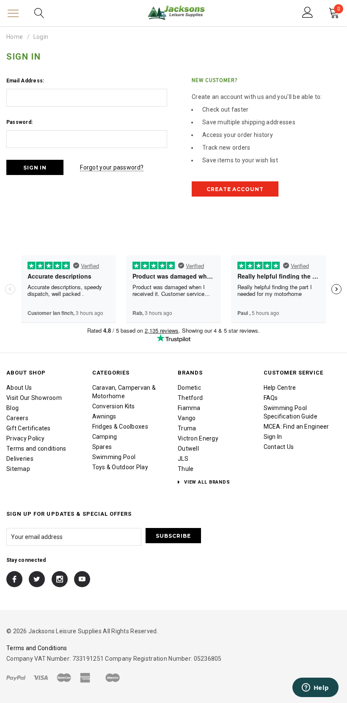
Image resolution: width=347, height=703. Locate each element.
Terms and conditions (36, 448)
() (338, 10)
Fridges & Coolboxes (120, 426)
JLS (183, 458)
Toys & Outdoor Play (120, 467)
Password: (19, 122)
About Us (19, 387)
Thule (185, 468)
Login (40, 36)
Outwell (188, 448)
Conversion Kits (113, 406)
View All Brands (206, 482)
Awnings (104, 416)
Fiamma (189, 408)
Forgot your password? (111, 167)
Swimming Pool (114, 457)
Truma (187, 428)
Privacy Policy (25, 438)
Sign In (273, 436)
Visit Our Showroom (34, 397)
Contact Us (279, 446)
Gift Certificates (28, 428)
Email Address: (25, 81)
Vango (187, 418)
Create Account (235, 189)
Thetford (190, 397)
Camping (104, 436)
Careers (17, 418)
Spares (102, 446)
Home (14, 36)
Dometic (189, 387)
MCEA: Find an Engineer (296, 426)
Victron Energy (198, 438)
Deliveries (19, 458)
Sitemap (18, 468)
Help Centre (280, 387)
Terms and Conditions (36, 648)
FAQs (271, 397)
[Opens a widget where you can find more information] (315, 688)
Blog (12, 408)
